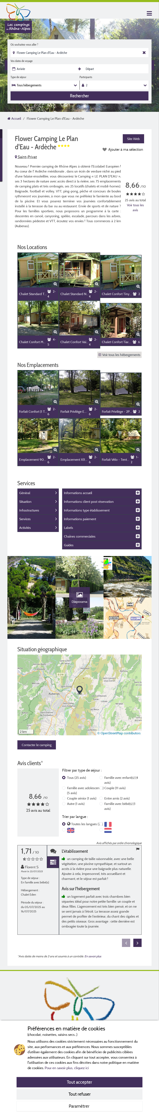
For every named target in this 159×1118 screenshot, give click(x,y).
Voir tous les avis (135, 207)
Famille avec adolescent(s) (85, 790)
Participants (86, 77)
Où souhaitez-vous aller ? (24, 44)
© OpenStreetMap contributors (119, 733)
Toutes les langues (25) (87, 824)
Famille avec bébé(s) (119, 806)
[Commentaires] (53, 851)
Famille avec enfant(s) (121, 780)
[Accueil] (18, 11)
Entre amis (117, 798)
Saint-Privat (27, 156)
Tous (76, 777)
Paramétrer (79, 1106)
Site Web (133, 139)
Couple (114, 788)
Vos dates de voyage (22, 61)
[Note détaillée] (53, 862)
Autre (75, 804)
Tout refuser (80, 1094)
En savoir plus (92, 956)
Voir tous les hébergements (121, 355)
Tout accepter (79, 1082)
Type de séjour (18, 77)
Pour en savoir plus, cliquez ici (67, 1068)
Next (137, 943)
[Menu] (149, 14)
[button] (79, 690)
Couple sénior (81, 798)
